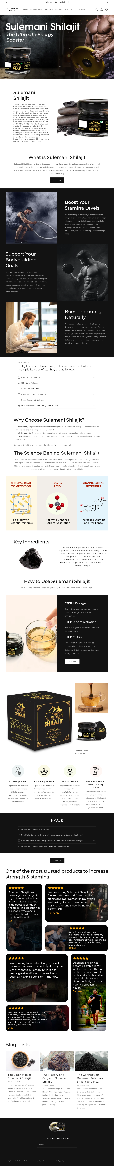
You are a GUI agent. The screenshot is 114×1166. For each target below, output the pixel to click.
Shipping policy (59, 1161)
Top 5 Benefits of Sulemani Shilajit (19, 1076)
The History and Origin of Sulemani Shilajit (55, 1078)
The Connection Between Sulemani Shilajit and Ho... (90, 1078)
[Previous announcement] (6, 2)
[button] (96, 9)
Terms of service (48, 1161)
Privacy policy (37, 1161)
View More (57, 861)
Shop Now (57, 66)
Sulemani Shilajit (81, 750)
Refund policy (27, 1161)
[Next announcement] (107, 2)
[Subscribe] (74, 1144)
